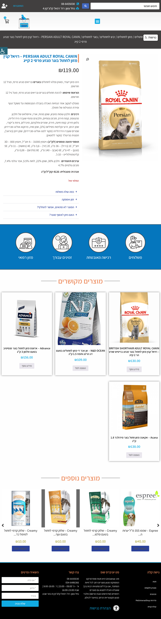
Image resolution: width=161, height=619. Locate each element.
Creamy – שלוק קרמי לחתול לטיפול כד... (20, 532)
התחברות (18, 6)
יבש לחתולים (107, 37)
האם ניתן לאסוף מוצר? (61, 215)
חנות (154, 581)
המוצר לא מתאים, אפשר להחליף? (55, 207)
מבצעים (153, 594)
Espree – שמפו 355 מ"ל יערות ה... (140, 532)
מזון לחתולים (124, 37)
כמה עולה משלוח (65, 192)
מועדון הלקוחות (150, 588)
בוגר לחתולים (90, 37)
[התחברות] (4, 6)
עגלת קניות (152, 606)
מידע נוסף (134, 369)
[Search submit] (85, 6)
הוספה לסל (80, 368)
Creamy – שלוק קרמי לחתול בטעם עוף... (60, 532)
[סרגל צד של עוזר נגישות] (4, 51)
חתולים (139, 37)
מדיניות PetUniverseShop (146, 600)
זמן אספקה (68, 199)
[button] (97, 21)
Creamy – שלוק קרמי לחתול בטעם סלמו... (100, 532)
